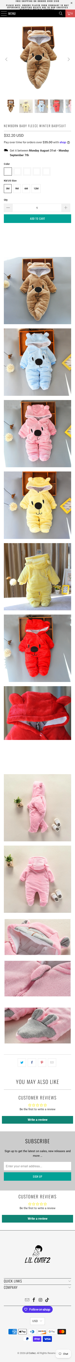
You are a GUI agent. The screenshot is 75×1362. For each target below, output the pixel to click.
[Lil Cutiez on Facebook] (34, 1300)
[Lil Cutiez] (37, 13)
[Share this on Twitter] (22, 1062)
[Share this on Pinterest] (42, 1062)
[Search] (60, 13)
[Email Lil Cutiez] (27, 1300)
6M (26, 188)
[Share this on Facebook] (32, 1062)
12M (36, 188)
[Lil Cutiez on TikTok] (47, 1300)
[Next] (68, 59)
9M (17, 188)
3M (7, 188)
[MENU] (2, 13)
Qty (6, 199)
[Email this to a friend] (52, 1062)
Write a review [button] (38, 1120)
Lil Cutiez (31, 1353)
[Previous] (7, 59)
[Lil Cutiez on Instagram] (41, 1300)
